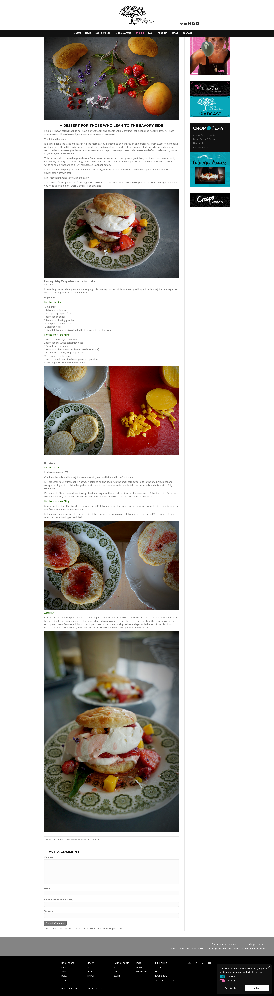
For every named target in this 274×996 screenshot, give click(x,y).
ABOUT (64, 967)
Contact (187, 33)
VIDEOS (90, 967)
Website (48, 911)
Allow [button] (257, 988)
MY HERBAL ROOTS (121, 963)
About (77, 33)
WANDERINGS (141, 971)
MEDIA (64, 976)
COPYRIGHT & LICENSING (165, 980)
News (88, 33)
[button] (222, 976)
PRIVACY (158, 971)
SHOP (89, 971)
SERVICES (90, 963)
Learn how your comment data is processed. (101, 928)
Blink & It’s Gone (200, 147)
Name (47, 888)
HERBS (138, 963)
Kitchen (139, 33)
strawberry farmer (54, 161)
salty (67, 839)
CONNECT (65, 980)
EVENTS (116, 971)
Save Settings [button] (231, 988)
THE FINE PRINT (161, 963)
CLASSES (117, 976)
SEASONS (139, 967)
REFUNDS (158, 967)
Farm (151, 33)
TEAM (63, 971)
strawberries (84, 839)
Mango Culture (122, 33)
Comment (49, 857)
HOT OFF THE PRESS (69, 989)
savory (74, 839)
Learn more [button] (258, 972)
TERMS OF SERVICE (162, 976)
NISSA (116, 967)
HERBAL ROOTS (67, 963)
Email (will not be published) (58, 899)
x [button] (269, 966)
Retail (175, 33)
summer (95, 839)
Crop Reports (102, 33)
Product (162, 33)
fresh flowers (58, 839)
